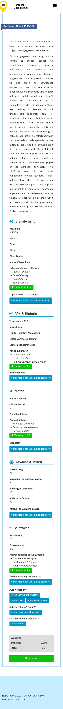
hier (41, 207)
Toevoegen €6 (21, 435)
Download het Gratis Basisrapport (32, 301)
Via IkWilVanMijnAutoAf (26, 595)
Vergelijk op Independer (27, 612)
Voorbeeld (15, 696)
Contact (23, 699)
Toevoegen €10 (22, 287)
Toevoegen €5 (21, 366)
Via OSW (18, 601)
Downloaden (31, 658)
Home (5, 696)
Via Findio (19, 624)
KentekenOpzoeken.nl (21, 6)
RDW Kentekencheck (33, 696)
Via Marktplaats (38, 601)
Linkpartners (9, 699)
